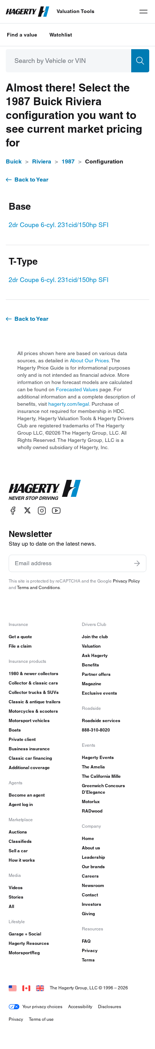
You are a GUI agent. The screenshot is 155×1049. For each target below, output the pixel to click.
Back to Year (31, 179)
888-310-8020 (96, 730)
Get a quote (20, 636)
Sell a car (18, 850)
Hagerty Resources (29, 943)
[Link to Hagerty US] (13, 987)
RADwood (92, 811)
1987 (68, 161)
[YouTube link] (56, 510)
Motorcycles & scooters (33, 711)
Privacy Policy (126, 581)
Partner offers (96, 674)
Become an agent (27, 795)
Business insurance (29, 748)
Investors (91, 904)
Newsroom (93, 885)
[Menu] (143, 11)
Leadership (93, 857)
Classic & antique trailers (35, 701)
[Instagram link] (42, 510)
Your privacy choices (42, 1006)
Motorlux (91, 801)
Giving (88, 913)
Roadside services (101, 720)
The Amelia (93, 766)
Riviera (41, 161)
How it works (22, 860)
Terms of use (41, 1019)
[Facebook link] (13, 510)
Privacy (90, 950)
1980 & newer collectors (33, 673)
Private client (22, 739)
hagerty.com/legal (68, 404)
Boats (15, 730)
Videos (16, 887)
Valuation (91, 646)
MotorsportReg (24, 952)
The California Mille (101, 776)
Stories (16, 897)
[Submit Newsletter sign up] (137, 563)
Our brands (93, 866)
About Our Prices (89, 360)
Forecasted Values (77, 389)
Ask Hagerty (95, 655)
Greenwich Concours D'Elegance (103, 788)
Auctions (18, 832)
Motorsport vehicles (29, 720)
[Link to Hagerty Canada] (26, 987)
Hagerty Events (98, 757)
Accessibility (80, 1006)
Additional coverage (29, 767)
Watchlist (60, 35)
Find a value (22, 35)
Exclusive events (99, 693)
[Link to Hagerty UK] (40, 987)
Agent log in (21, 804)
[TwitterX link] (27, 510)
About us (91, 847)
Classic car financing (30, 758)
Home (88, 838)
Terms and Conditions (38, 587)
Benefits (90, 664)
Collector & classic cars (33, 683)
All (11, 906)
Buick (14, 161)
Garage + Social (25, 933)
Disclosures (109, 1006)
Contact (90, 894)
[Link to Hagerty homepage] (45, 490)
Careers (90, 876)
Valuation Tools (75, 11)
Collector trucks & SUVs (34, 692)
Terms (88, 960)
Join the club (95, 636)
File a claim (20, 646)
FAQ (86, 941)
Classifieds (20, 841)
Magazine (91, 683)
